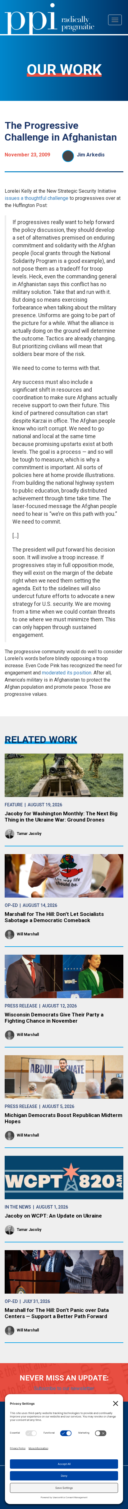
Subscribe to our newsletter (64, 1388)
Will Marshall (28, 934)
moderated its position (66, 673)
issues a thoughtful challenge (36, 198)
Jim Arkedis (91, 155)
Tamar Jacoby (29, 833)
